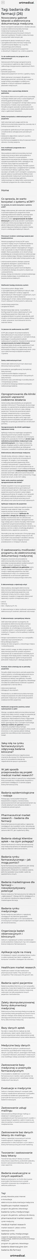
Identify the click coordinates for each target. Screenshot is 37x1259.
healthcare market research (14, 1205)
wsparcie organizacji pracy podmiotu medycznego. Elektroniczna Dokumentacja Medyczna (18, 1239)
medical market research (13, 1224)
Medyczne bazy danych (15, 1045)
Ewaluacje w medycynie (16, 1088)
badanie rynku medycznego (14, 1234)
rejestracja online (7, 1231)
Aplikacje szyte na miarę (16, 952)
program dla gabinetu (9, 1215)
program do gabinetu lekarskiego (14, 1243)
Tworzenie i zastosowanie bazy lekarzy (16, 1154)
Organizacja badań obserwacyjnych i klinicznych (13, 933)
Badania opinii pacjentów (17, 982)
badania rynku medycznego (15, 1212)
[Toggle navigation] (2, 2)
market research (7, 1228)
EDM (26, 1247)
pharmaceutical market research (17, 1218)
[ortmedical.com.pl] (17, 1255)
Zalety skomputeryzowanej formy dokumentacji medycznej (18, 1005)
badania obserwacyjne (12, 1246)
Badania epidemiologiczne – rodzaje (17, 794)
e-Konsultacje (6, 1199)
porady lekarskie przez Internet (13, 1197)
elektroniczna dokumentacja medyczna (17, 1202)
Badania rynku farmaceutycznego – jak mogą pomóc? (16, 859)
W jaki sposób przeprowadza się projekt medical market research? (17, 772)
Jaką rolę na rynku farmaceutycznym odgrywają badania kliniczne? (13, 747)
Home (5, 190)
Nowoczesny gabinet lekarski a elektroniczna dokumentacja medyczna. (17, 20)
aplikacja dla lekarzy (27, 1215)
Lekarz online (20, 1228)
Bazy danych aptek (13, 1027)
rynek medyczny (7, 1221)
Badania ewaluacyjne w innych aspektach (15, 1174)
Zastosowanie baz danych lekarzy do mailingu (17, 1134)
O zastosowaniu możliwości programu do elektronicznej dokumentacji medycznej (18, 552)
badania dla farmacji (11, 1250)
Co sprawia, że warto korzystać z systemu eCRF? (18, 200)
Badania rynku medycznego (10, 910)
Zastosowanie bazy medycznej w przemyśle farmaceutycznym (16, 1067)
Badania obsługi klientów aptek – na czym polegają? (17, 840)
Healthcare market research (18, 967)
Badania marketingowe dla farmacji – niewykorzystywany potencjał (18, 886)
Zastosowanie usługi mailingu (13, 1109)
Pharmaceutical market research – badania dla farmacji (15, 818)
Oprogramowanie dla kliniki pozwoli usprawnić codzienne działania (18, 397)
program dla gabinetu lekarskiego (14, 1209)
